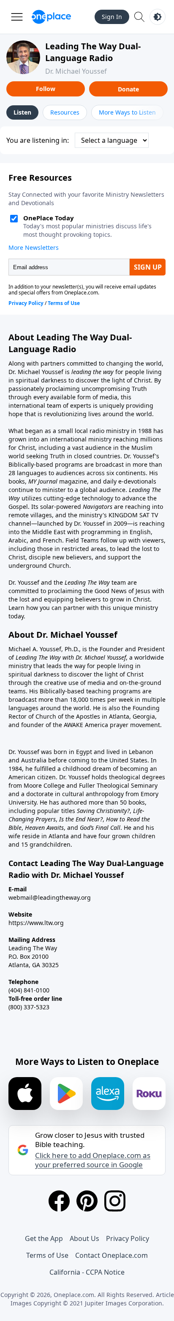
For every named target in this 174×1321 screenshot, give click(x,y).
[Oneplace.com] (51, 17)
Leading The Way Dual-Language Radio (93, 52)
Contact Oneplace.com (111, 1255)
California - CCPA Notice (87, 1272)
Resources (64, 112)
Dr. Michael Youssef (76, 71)
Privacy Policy (127, 1238)
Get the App (44, 1238)
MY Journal (42, 481)
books (16, 481)
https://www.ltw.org (36, 923)
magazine (72, 481)
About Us (84, 1238)
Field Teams (82, 540)
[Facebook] (59, 1200)
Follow (45, 89)
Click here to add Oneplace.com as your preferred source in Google (92, 1160)
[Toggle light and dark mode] (158, 17)
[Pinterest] (87, 1200)
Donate (128, 89)
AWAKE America (86, 725)
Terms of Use (47, 1255)
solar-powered (61, 507)
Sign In (112, 17)
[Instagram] (114, 1200)
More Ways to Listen (127, 112)
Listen (22, 112)
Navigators (97, 507)
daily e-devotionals (129, 481)
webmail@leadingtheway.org (49, 897)
